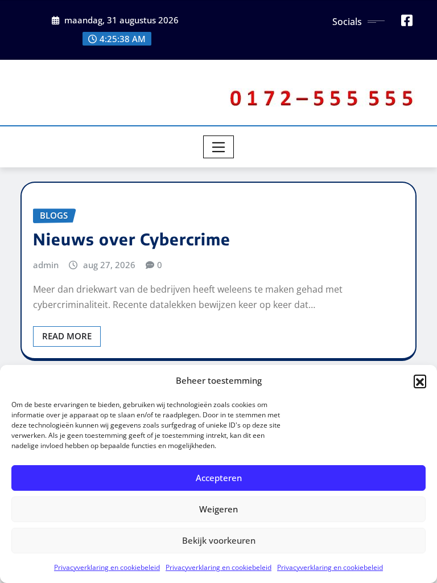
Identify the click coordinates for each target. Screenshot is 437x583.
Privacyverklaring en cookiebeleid (107, 567)
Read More (67, 336)
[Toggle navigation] (218, 147)
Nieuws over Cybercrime (131, 239)
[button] (420, 381)
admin (46, 264)
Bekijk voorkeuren (218, 540)
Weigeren (218, 509)
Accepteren (219, 477)
